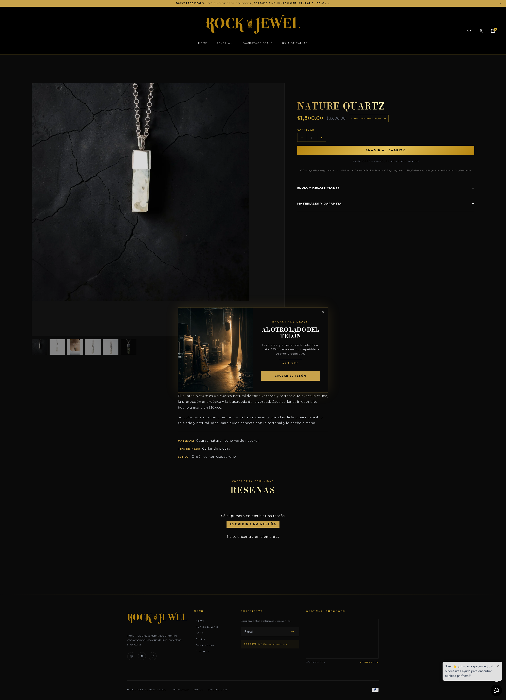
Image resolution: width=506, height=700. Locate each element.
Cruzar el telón (290, 375)
